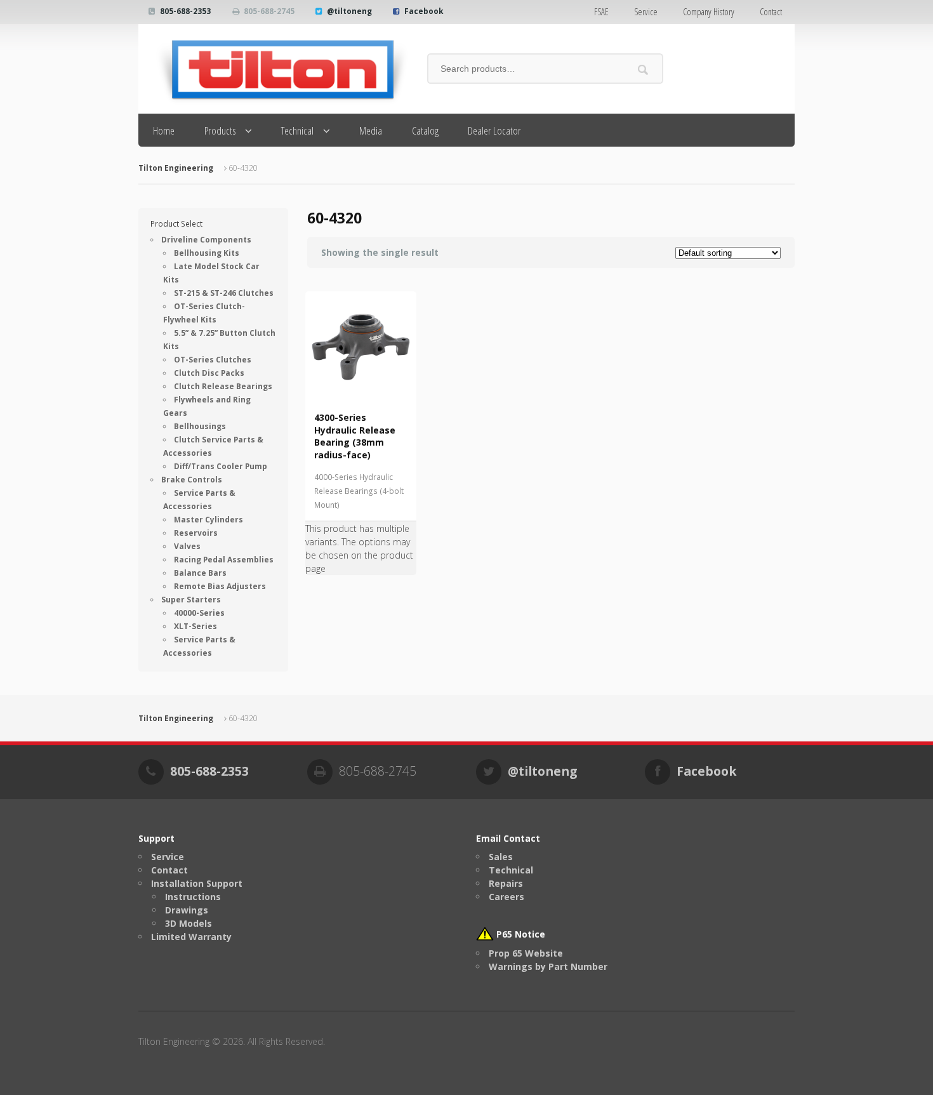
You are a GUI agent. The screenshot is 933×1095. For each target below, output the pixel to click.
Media (370, 130)
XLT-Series (195, 626)
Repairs (506, 883)
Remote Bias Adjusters (220, 586)
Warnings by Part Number (548, 966)
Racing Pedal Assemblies (224, 559)
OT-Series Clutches (212, 359)
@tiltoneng (349, 11)
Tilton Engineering (175, 168)
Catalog (425, 130)
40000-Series (199, 612)
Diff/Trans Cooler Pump (220, 466)
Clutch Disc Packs (209, 373)
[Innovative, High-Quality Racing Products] (273, 69)
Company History (708, 12)
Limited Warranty (191, 937)
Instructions (193, 897)
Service (646, 12)
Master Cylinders (208, 519)
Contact (771, 12)
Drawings (186, 910)
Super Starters (191, 599)
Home (164, 130)
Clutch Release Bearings (223, 386)
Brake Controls (191, 479)
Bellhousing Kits (206, 253)
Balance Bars (200, 572)
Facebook (424, 11)
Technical (297, 130)
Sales (501, 857)
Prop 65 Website (526, 953)
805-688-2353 (185, 11)
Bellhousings (200, 426)
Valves (187, 546)
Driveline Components (206, 239)
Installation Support (196, 883)
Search (643, 69)
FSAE (601, 12)
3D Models (188, 923)
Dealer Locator (494, 130)
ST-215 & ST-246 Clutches (224, 293)
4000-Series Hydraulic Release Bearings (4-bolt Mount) (359, 491)
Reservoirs (196, 533)
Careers (506, 897)
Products (220, 130)
